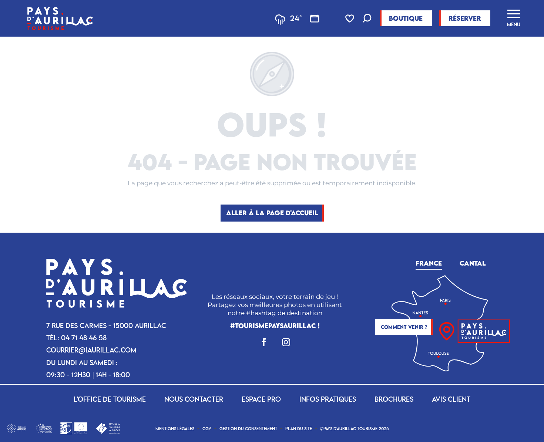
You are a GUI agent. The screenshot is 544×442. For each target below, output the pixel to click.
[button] (367, 19)
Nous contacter (193, 399)
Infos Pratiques (327, 399)
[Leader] (73, 428)
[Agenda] (314, 18)
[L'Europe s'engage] (44, 428)
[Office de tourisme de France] (108, 428)
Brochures (394, 399)
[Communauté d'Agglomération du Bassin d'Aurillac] (16, 428)
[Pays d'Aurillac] (60, 18)
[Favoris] (350, 18)
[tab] (429, 262)
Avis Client (451, 399)
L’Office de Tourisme (110, 399)
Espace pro (261, 399)
